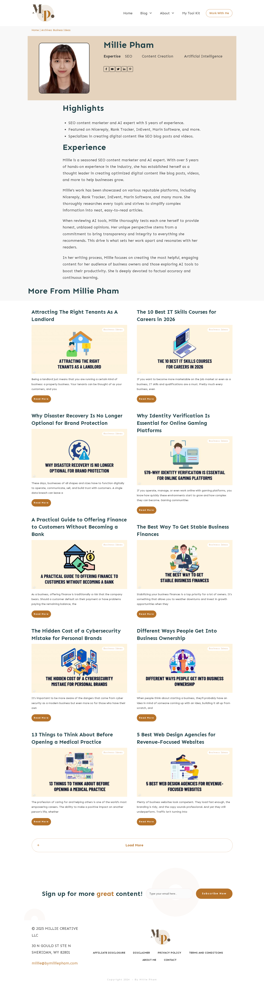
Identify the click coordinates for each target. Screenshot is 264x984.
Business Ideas (113, 329)
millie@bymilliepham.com (55, 963)
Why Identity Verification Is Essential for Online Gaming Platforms (173, 423)
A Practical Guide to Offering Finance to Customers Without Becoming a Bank (79, 527)
